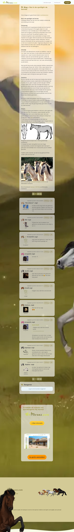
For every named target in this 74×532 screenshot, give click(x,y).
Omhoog (46, 200)
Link (51, 200)
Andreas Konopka (35, 182)
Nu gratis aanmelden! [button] (37, 457)
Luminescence (44, 15)
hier (22, 53)
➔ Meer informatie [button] (37, 423)
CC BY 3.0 (43, 182)
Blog (25, 7)
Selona (32, 187)
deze (31, 117)
